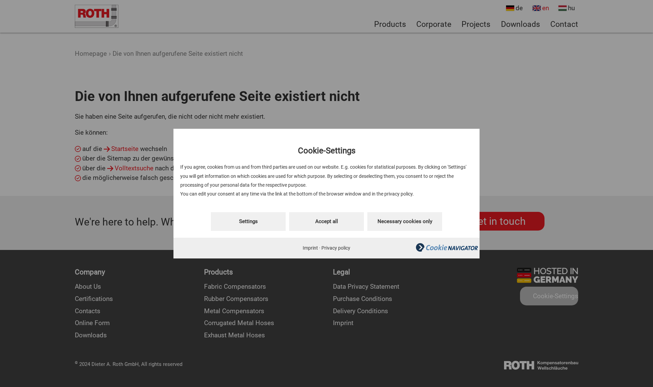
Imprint (310, 248)
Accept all (326, 221)
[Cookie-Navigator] (447, 250)
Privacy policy (335, 248)
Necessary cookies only (405, 221)
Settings (248, 221)
